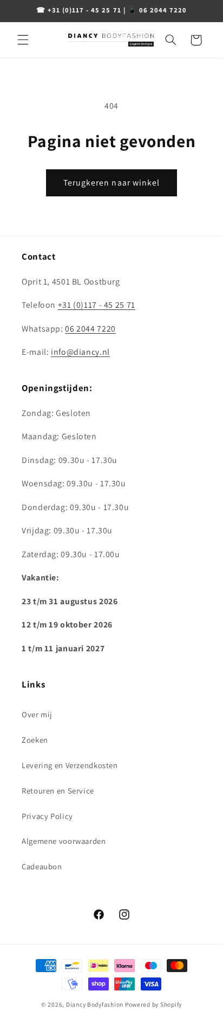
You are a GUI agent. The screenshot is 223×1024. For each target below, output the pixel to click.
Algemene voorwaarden (64, 841)
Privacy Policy (47, 816)
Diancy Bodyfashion (94, 1004)
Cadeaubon (42, 866)
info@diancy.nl (80, 352)
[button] (22, 40)
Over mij (37, 714)
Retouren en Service (58, 790)
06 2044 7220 (90, 328)
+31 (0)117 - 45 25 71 (96, 304)
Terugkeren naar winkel (111, 182)
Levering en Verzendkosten (70, 765)
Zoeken (35, 740)
